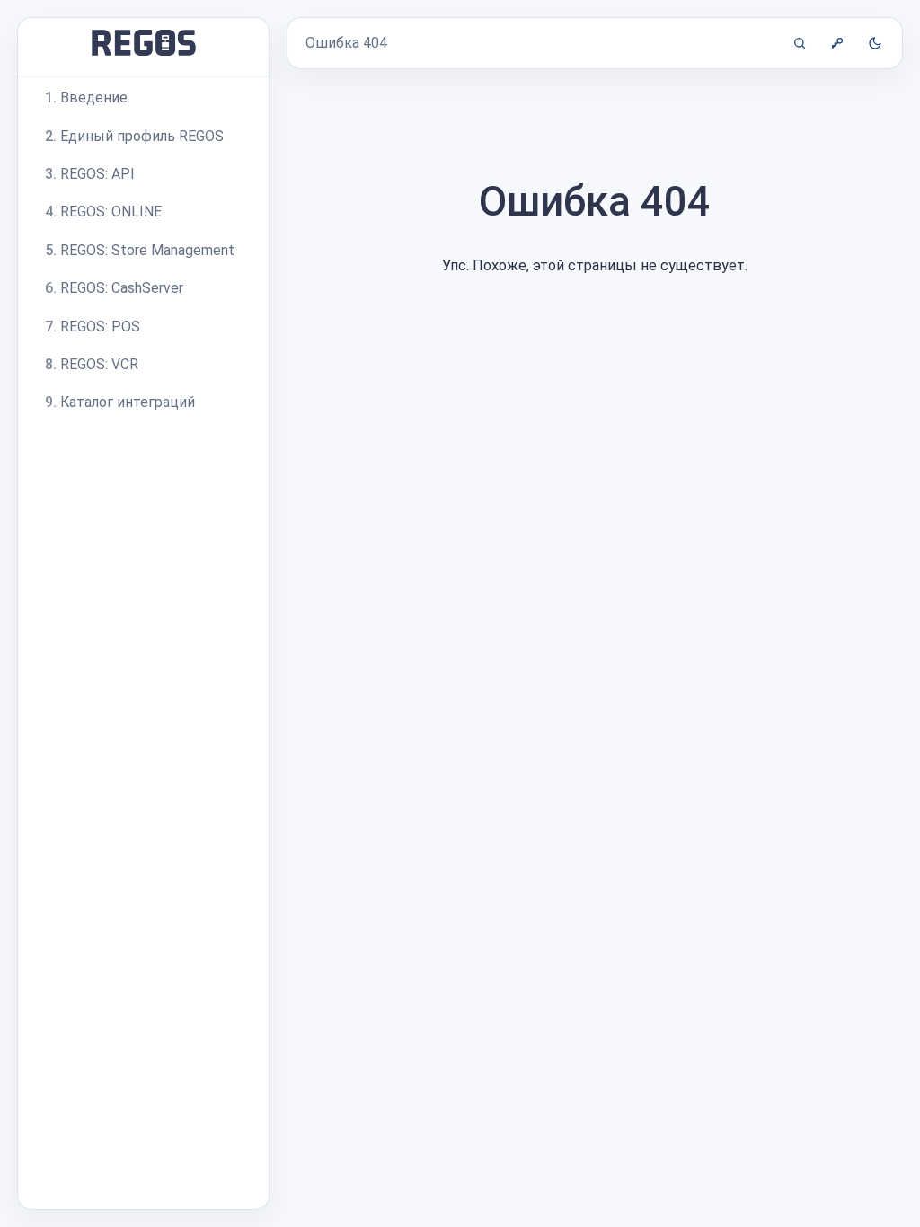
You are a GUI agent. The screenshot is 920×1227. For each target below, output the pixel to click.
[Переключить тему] (875, 43)
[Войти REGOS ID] (837, 43)
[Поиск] (799, 43)
